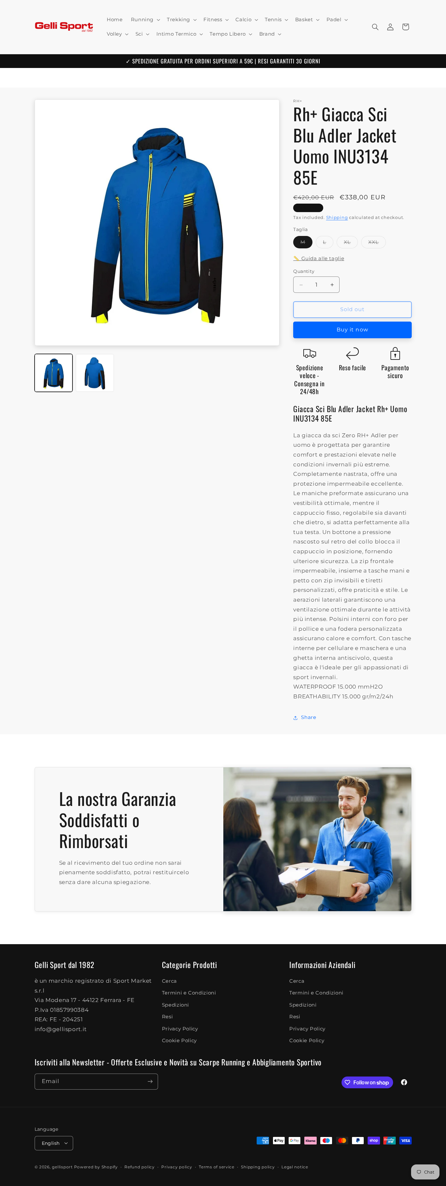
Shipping (337, 217)
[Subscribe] (149, 1082)
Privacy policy (176, 1166)
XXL (377, 243)
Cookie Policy (179, 1041)
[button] (145, 19)
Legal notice (294, 1166)
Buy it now (352, 330)
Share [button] (308, 717)
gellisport (62, 1166)
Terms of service (216, 1166)
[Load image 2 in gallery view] (95, 373)
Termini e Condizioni (189, 993)
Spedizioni (175, 1005)
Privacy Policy (180, 1029)
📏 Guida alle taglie (318, 258)
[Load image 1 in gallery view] (53, 373)
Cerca (169, 981)
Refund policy (139, 1166)
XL (351, 243)
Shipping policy (258, 1166)
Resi (167, 1017)
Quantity (303, 271)
